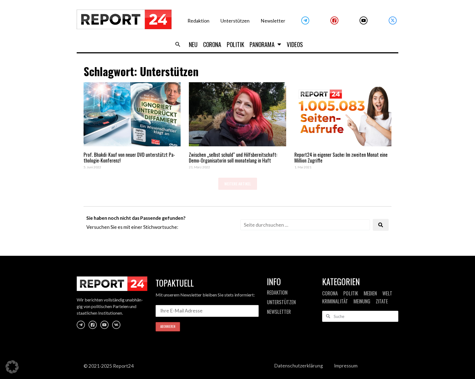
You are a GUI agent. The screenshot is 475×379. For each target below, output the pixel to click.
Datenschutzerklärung (298, 366)
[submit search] (381, 225)
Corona (212, 44)
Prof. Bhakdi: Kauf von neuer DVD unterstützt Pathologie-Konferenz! (129, 157)
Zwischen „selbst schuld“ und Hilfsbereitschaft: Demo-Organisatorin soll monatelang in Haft (233, 157)
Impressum (346, 366)
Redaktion (198, 21)
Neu (193, 44)
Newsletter (273, 21)
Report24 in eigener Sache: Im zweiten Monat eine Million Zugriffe (341, 157)
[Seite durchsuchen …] (305, 224)
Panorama (262, 44)
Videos (295, 44)
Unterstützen (235, 21)
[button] (178, 44)
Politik (235, 44)
